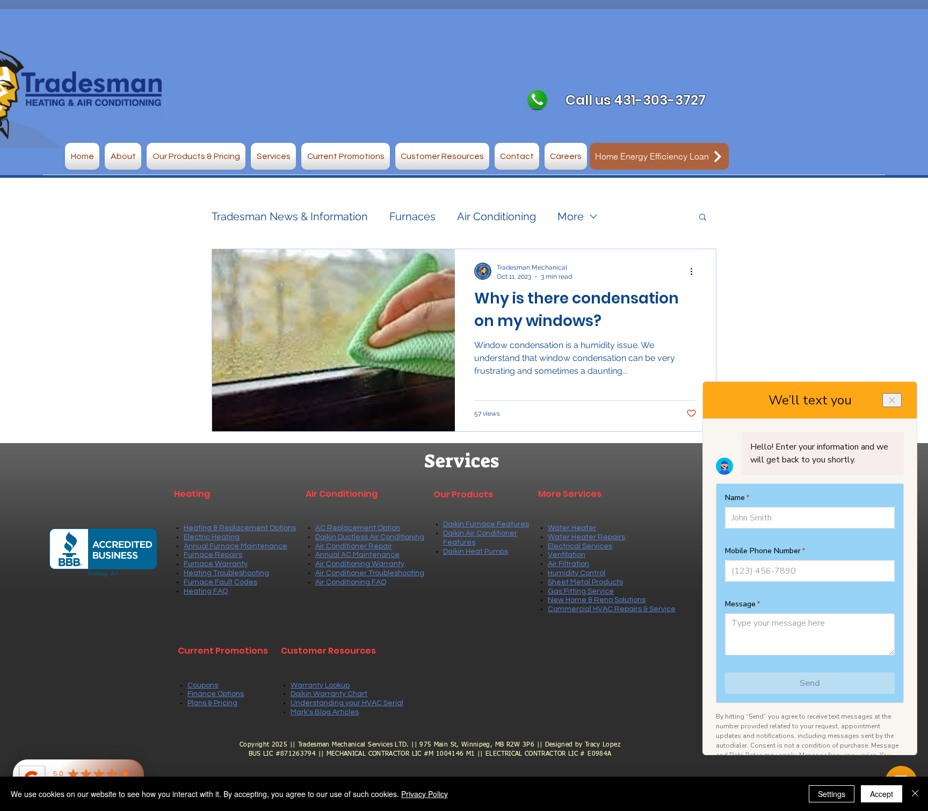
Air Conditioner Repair (353, 546)
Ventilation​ (566, 555)
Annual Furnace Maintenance (235, 546)
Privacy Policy (424, 793)
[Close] (915, 793)
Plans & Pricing (212, 703)
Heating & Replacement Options (240, 528)
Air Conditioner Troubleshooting (369, 573)
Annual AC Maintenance (357, 555)
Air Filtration (568, 564)
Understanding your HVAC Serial (347, 703)
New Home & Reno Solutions (597, 600)
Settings (831, 793)
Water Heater (572, 528)
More (570, 216)
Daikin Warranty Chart (329, 694)
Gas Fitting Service (581, 591)
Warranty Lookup (320, 685)
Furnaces (412, 216)
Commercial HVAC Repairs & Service (612, 609)
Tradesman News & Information (290, 216)
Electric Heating (212, 537)
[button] (123, 156)
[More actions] (694, 271)
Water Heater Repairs (586, 537)
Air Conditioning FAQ (350, 582)
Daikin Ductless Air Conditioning (369, 537)
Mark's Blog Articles (325, 712)
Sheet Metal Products (585, 582)
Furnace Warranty (216, 564)
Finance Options (215, 694)
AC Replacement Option (357, 528)
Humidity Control (576, 573)
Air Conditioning (496, 216)
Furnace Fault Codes (220, 582)
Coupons (202, 685)
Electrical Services (580, 546)
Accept (881, 793)
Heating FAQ (206, 591)
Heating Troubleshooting (226, 573)
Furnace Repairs (213, 555)
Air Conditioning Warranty (359, 564)
